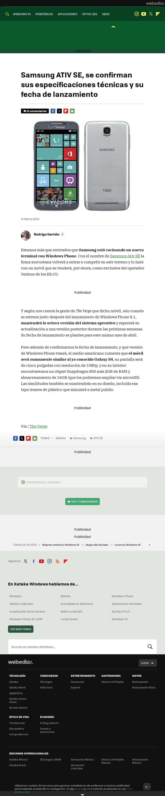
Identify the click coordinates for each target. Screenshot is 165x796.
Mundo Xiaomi (18, 707)
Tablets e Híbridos (21, 604)
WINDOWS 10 (22, 14)
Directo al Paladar (112, 682)
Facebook (53, 111)
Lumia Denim (69, 619)
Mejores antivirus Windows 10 (61, 545)
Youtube (143, 14)
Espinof (75, 687)
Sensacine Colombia (77, 766)
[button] (49, 234)
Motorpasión (140, 682)
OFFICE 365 (89, 14)
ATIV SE (98, 438)
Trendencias (17, 723)
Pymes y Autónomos (47, 730)
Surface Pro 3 (121, 611)
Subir (145, 663)
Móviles (61, 438)
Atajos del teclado (97, 545)
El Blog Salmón (49, 723)
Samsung (79, 438)
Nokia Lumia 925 (71, 611)
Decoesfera (16, 728)
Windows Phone (122, 596)
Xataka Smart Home (17, 700)
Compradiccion (19, 734)
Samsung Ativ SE (125, 255)
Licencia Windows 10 (128, 545)
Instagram (136, 14)
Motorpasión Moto (144, 687)
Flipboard (157, 14)
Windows (15, 596)
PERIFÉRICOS (44, 14)
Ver (84, 501)
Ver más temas (20, 629)
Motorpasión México (140, 761)
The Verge (38, 426)
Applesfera (16, 693)
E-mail (72, 111)
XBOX (105, 14)
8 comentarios (36, 111)
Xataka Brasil (17, 765)
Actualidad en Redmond (77, 604)
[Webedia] (155, 3)
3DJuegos (46, 682)
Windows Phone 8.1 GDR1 (25, 619)
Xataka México (18, 759)
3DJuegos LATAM (50, 759)
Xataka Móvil (17, 687)
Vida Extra (46, 687)
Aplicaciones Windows (127, 604)
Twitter (150, 14)
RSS (57, 560)
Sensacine (77, 682)
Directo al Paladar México (112, 761)
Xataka (13, 682)
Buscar (150, 646)
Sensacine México (82, 759)
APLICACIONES (67, 14)
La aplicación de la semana (27, 611)
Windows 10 (120, 619)
